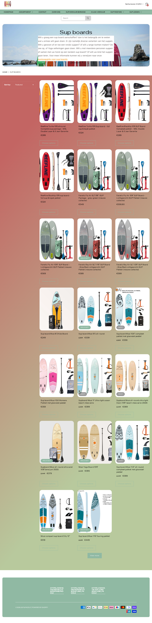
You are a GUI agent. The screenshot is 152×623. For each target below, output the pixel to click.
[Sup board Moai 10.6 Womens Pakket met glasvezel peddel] (57, 375)
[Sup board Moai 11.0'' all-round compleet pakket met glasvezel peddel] (132, 442)
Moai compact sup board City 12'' (55, 536)
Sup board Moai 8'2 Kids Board (54, 334)
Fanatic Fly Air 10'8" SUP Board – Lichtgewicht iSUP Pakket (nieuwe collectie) (56, 267)
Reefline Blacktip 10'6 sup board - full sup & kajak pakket (55, 196)
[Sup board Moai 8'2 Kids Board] (57, 309)
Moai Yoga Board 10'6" (88, 467)
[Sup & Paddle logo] (7, 4)
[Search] (88, 18)
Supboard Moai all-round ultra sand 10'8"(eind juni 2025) (56, 468)
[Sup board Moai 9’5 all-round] (94, 309)
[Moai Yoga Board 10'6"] (94, 442)
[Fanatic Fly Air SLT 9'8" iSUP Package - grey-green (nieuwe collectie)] (94, 170)
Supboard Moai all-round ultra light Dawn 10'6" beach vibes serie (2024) (132, 401)
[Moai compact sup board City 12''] (57, 511)
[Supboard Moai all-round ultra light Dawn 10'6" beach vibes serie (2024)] (132, 375)
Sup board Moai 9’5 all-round (92, 334)
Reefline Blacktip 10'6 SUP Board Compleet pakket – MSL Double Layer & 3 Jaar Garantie (130, 128)
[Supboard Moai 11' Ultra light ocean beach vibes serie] (94, 375)
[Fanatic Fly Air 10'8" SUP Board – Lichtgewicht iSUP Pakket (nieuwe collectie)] (57, 239)
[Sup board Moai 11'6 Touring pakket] (94, 511)
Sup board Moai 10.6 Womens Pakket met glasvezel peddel (54, 401)
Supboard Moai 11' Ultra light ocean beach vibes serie (94, 401)
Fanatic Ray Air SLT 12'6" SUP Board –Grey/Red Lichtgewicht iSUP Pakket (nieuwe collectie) (132, 267)
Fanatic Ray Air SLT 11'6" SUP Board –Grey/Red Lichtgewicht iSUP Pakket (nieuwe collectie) (94, 267)
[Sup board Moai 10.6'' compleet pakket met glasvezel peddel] (132, 309)
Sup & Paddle (26, 607)
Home (4, 72)
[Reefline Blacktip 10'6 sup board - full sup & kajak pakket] (57, 170)
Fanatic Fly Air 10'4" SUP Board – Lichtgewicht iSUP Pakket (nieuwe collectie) (131, 198)
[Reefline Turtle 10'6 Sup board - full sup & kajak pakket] (94, 101)
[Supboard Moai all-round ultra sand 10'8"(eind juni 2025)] (57, 442)
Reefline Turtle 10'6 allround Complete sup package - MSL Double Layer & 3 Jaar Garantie (54, 128)
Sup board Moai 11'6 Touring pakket (94, 536)
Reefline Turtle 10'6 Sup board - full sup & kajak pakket (94, 127)
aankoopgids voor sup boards (53, 59)
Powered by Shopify (40, 607)
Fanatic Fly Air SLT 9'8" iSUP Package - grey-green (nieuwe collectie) (92, 198)
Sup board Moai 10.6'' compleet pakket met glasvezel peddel (130, 335)
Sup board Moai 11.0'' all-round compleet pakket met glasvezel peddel (130, 469)
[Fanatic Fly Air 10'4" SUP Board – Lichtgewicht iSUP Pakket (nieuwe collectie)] (132, 170)
